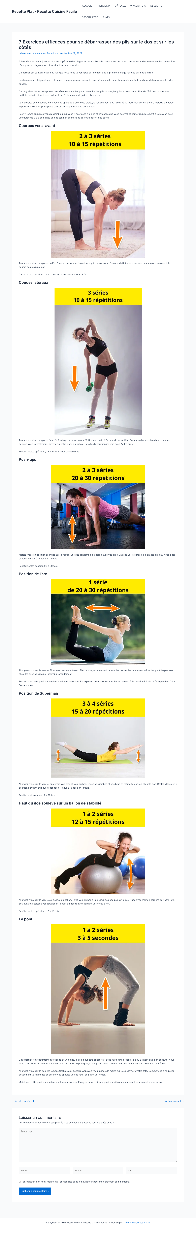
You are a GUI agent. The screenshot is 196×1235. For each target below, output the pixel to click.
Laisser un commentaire (32, 53)
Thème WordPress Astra (137, 1222)
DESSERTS (156, 5)
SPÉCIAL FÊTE (90, 17)
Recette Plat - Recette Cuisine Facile (44, 11)
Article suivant (174, 1101)
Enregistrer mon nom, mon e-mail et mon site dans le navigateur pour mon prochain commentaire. (76, 1181)
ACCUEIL (87, 5)
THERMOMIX (103, 5)
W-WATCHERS (138, 5)
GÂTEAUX (120, 5)
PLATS (106, 17)
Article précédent (23, 1101)
